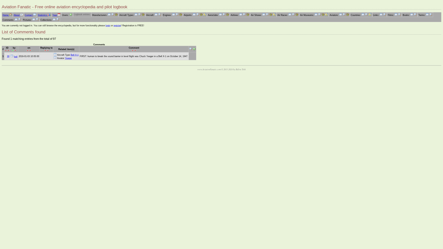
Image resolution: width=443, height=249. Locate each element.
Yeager (68, 58)
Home (6, 15)
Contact (29, 15)
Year (55, 15)
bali (15, 56)
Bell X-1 (75, 55)
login (108, 25)
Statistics (43, 15)
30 (8, 56)
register (117, 25)
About (17, 15)
